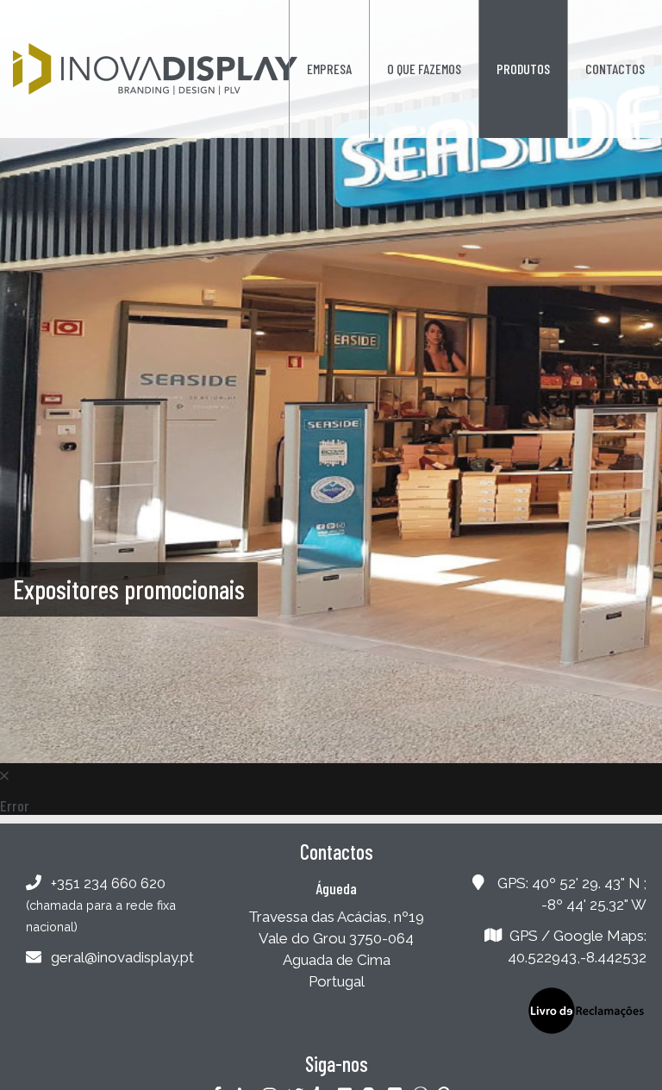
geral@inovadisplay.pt (122, 957)
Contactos (615, 68)
